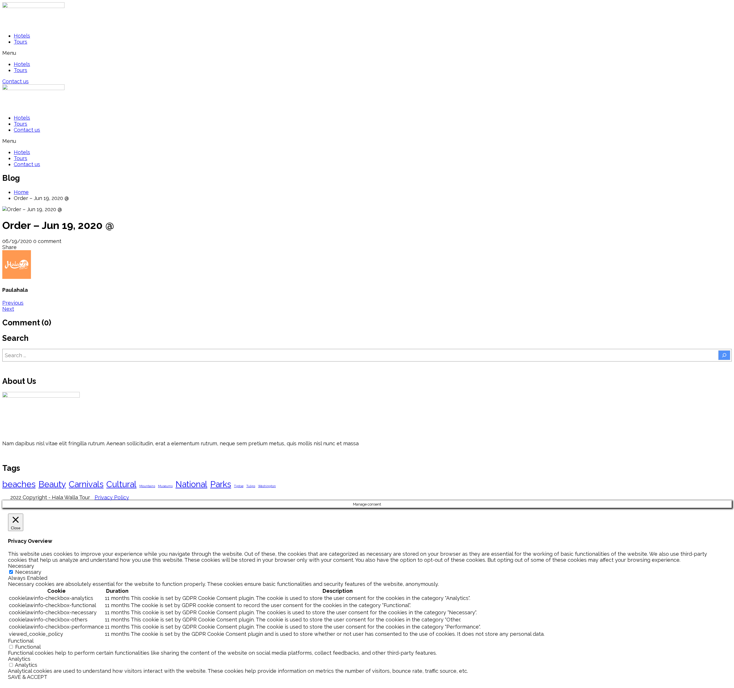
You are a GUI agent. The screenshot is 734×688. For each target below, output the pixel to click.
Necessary (28, 572)
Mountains (147, 486)
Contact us (27, 130)
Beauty (52, 484)
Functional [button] (21, 641)
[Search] (724, 355)
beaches (19, 484)
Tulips (250, 486)
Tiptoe (238, 486)
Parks (220, 484)
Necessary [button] (21, 566)
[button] (367, 53)
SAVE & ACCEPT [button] (27, 677)
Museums (165, 486)
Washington (267, 486)
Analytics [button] (19, 659)
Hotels (22, 36)
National (191, 484)
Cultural (121, 484)
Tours (20, 42)
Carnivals (86, 484)
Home (21, 192)
